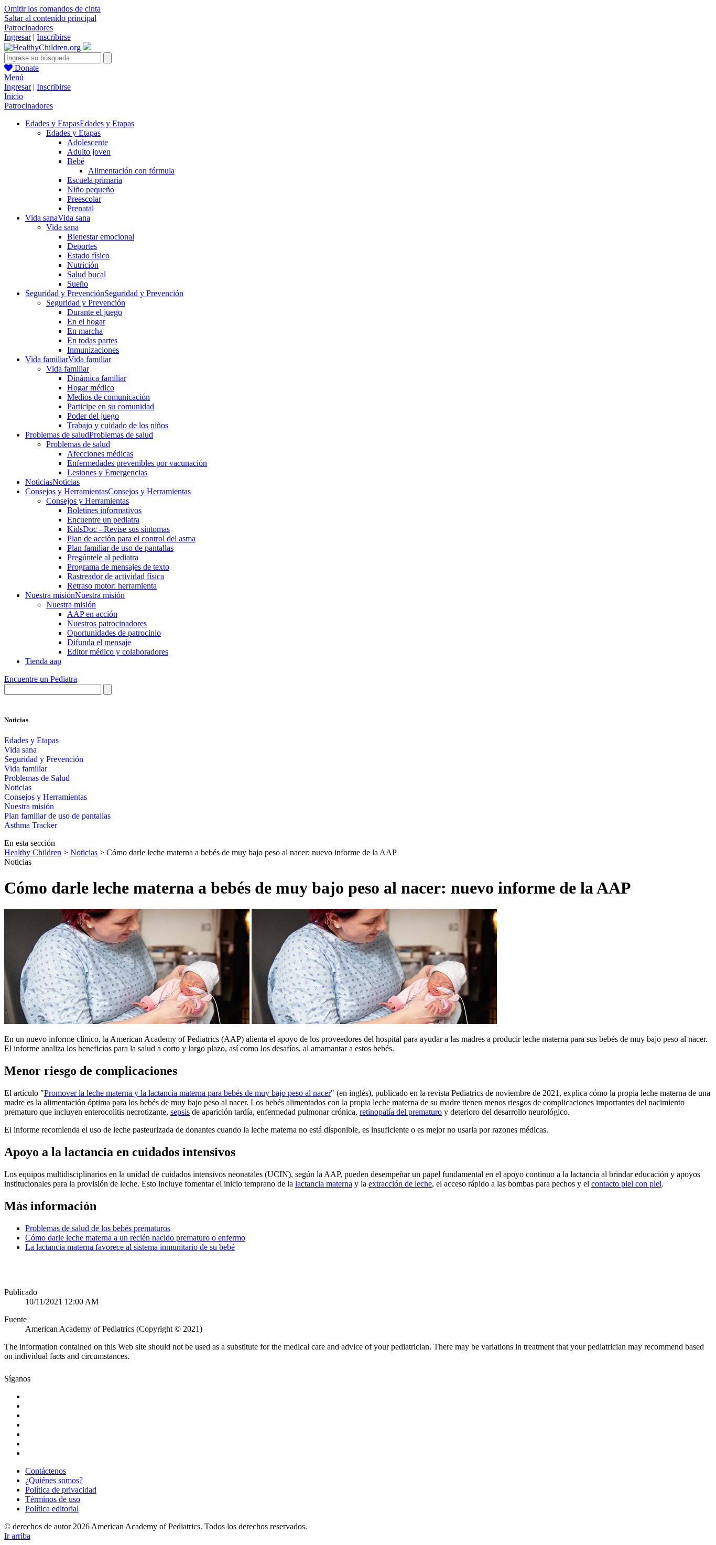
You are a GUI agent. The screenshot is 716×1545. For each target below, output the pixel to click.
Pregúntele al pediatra (102, 557)
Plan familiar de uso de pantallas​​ (57, 815)
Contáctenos (45, 1470)
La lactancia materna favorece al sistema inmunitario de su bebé (130, 1247)
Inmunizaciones (93, 349)
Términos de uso (52, 1499)
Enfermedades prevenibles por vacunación (137, 463)
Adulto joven (89, 151)
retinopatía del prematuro (401, 1111)
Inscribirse (54, 36)
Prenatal (80, 208)
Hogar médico (90, 387)
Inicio (13, 96)
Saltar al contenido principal (50, 18)
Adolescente (87, 142)
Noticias (17, 787)
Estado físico (88, 255)
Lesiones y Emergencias (107, 472)
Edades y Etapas (73, 132)
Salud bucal (86, 274)
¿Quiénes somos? (54, 1480)
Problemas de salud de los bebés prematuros (97, 1228)
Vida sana (62, 227)
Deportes (82, 246)
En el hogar (86, 321)
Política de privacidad (60, 1489)
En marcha (85, 331)
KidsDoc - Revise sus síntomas (118, 529)
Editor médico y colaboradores (117, 651)
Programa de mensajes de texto (118, 566)
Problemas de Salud (37, 778)
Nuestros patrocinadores (107, 623)
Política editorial (52, 1508)
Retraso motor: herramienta (112, 585)
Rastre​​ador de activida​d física (115, 576)
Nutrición (83, 264)
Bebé (75, 161)
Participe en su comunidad (110, 406)
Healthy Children (32, 852)
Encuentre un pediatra (103, 519)
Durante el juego (94, 312)
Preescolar (84, 198)
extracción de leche (400, 1183)
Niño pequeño (90, 189)
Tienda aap (43, 661)
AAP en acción (92, 614)
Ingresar (17, 36)
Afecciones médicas (100, 453)
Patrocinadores (28, 27)
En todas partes (92, 340)
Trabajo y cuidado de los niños (117, 425)
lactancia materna (323, 1183)
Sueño (77, 283)
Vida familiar (67, 368)
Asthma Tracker (30, 825)
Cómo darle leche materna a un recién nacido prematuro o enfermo (135, 1237)
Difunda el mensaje (99, 642)
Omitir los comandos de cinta (52, 8)
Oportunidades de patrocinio (114, 632)
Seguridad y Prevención (85, 302)
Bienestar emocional (100, 236)
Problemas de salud (78, 444)
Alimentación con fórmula (131, 170)
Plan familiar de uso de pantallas (120, 547)
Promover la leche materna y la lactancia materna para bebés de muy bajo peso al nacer (187, 1093)
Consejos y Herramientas (87, 500)
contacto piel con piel (626, 1183)
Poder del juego (93, 415)
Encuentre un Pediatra (40, 678)
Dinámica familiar (96, 378)
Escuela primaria (94, 180)
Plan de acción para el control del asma (131, 538)
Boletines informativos (104, 510)
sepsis (180, 1111)
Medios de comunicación (108, 397)
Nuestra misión (71, 604)
